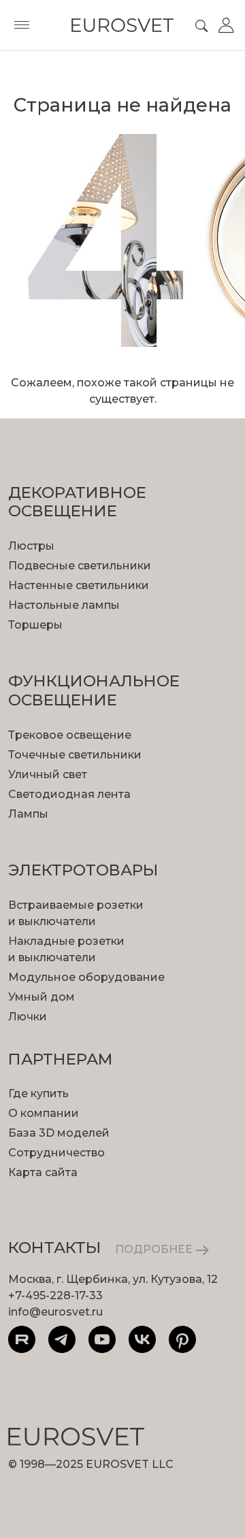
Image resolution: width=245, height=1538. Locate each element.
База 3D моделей (59, 1132)
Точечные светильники (75, 754)
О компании (43, 1113)
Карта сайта (43, 1172)
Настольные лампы (64, 605)
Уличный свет (47, 774)
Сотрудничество (56, 1152)
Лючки (27, 1016)
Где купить (38, 1093)
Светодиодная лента (69, 794)
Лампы (28, 813)
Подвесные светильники (79, 565)
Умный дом (41, 996)
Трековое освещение (69, 735)
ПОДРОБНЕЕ (155, 1249)
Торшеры (35, 624)
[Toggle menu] (21, 25)
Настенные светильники (78, 585)
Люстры (31, 545)
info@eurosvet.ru (55, 1311)
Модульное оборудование (86, 977)
